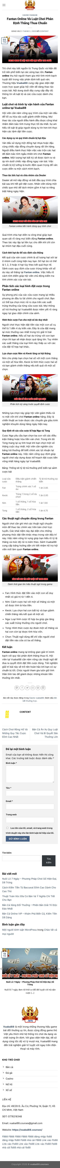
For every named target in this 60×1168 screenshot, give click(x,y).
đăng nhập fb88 (43, 1136)
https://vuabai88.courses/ (27, 1129)
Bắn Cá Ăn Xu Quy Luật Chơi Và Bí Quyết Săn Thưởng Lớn (45, 733)
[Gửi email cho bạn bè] (32, 687)
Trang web (11, 814)
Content (44, 31)
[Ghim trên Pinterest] (38, 687)
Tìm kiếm (7, 853)
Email (9, 801)
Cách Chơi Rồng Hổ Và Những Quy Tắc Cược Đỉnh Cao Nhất (15, 733)
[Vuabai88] (30, 5)
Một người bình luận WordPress (19, 929)
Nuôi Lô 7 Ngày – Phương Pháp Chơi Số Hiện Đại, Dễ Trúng (30, 983)
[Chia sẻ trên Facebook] (22, 687)
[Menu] (4, 4)
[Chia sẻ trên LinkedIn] (43, 687)
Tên (8, 788)
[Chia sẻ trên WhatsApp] (16, 687)
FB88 (5, 1136)
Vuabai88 (8, 1026)
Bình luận (11, 763)
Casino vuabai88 (30, 15)
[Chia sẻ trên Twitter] (27, 687)
